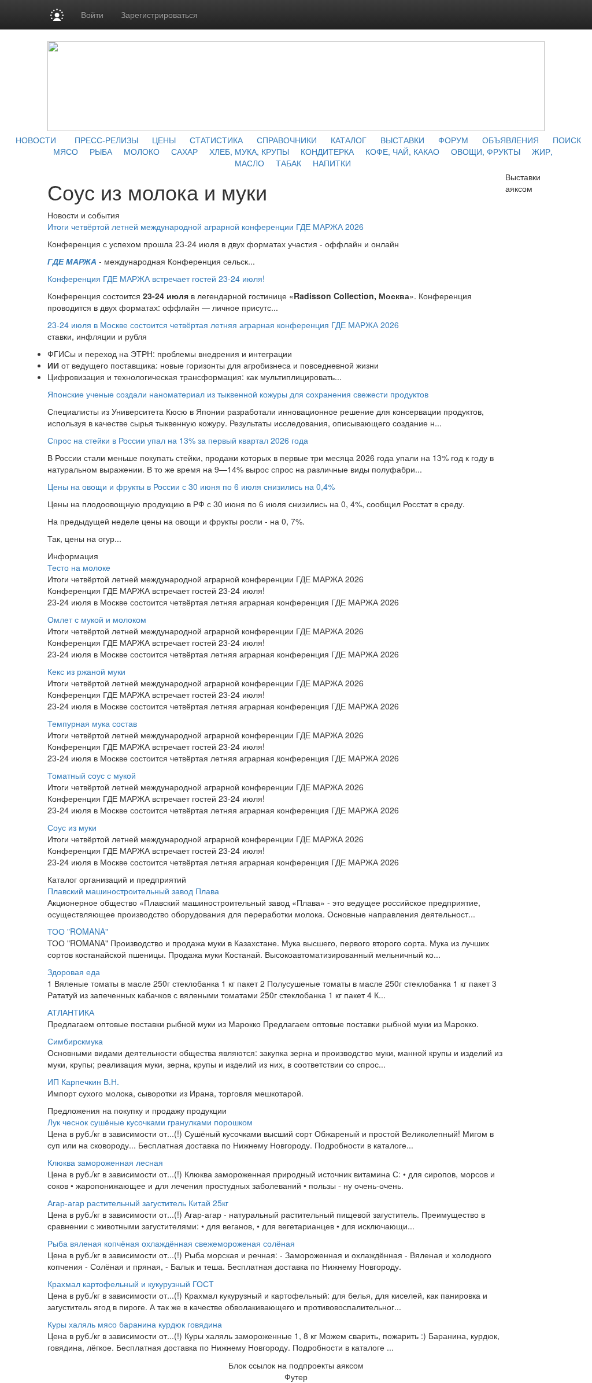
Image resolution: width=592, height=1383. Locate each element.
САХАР (184, 151)
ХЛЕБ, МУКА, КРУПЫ (249, 151)
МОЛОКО (142, 151)
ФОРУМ (453, 140)
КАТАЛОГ (349, 140)
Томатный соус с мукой (91, 775)
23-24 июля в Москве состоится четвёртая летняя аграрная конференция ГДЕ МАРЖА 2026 (223, 324)
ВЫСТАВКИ (402, 140)
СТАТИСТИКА (216, 140)
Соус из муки (72, 827)
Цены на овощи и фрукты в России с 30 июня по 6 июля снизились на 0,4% (191, 486)
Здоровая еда (73, 971)
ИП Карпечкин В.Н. (83, 1081)
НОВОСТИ (36, 140)
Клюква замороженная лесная (105, 1162)
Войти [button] (92, 14)
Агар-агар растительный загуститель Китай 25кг (137, 1203)
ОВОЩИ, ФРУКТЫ (485, 151)
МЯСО (65, 151)
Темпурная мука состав (92, 723)
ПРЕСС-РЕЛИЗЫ (106, 140)
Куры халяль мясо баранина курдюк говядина (134, 1324)
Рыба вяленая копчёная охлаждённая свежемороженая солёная (171, 1243)
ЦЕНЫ (164, 140)
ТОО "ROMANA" (77, 931)
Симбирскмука (75, 1041)
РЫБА (101, 151)
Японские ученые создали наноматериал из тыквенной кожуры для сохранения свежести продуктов (237, 394)
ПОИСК (567, 140)
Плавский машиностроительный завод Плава (133, 891)
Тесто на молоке (78, 567)
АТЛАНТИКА (70, 1012)
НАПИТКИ (332, 163)
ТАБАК (288, 163)
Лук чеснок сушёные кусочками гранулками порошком (150, 1122)
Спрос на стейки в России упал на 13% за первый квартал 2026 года (177, 440)
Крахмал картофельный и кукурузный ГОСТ (130, 1283)
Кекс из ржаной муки (86, 671)
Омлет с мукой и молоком (96, 619)
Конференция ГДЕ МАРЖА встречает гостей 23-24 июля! (156, 278)
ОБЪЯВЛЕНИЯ (510, 140)
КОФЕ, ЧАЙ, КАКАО (402, 151)
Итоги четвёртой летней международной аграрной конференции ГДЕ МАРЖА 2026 (205, 226)
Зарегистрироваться (159, 14)
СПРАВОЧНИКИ (287, 140)
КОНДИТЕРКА (327, 151)
